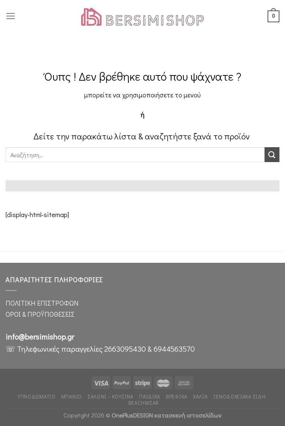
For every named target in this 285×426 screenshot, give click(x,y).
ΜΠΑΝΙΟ (71, 396)
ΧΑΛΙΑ (200, 396)
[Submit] (272, 154)
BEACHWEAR (143, 402)
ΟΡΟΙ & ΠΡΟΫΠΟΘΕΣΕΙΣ (40, 314)
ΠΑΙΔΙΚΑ (149, 396)
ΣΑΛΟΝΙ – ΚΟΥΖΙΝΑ (111, 396)
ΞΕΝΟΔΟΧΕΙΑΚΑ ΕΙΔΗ (239, 396)
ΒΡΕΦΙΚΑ (176, 396)
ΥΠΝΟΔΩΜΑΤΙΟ (36, 396)
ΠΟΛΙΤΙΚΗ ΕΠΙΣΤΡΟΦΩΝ (42, 302)
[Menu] (11, 16)
